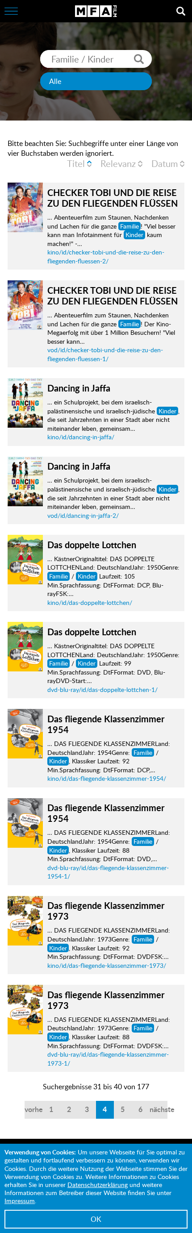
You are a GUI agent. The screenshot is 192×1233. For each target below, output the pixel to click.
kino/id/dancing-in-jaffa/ (80, 437)
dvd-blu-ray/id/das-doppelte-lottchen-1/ (102, 689)
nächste (158, 1109)
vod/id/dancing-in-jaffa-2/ (83, 515)
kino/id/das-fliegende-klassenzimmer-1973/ (106, 965)
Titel (76, 163)
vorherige (33, 1109)
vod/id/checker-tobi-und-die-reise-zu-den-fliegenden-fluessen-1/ (105, 354)
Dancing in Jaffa (78, 388)
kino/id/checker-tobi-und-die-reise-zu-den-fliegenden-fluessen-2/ (105, 256)
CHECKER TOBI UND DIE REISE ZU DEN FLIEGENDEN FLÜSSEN (112, 197)
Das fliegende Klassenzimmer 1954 (105, 724)
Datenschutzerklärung (97, 1184)
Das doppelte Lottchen (91, 544)
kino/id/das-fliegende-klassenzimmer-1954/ (106, 778)
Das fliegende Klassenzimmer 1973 (105, 910)
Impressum (19, 1200)
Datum (164, 163)
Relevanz (118, 163)
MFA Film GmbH (96, 11)
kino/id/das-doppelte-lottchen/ (89, 602)
